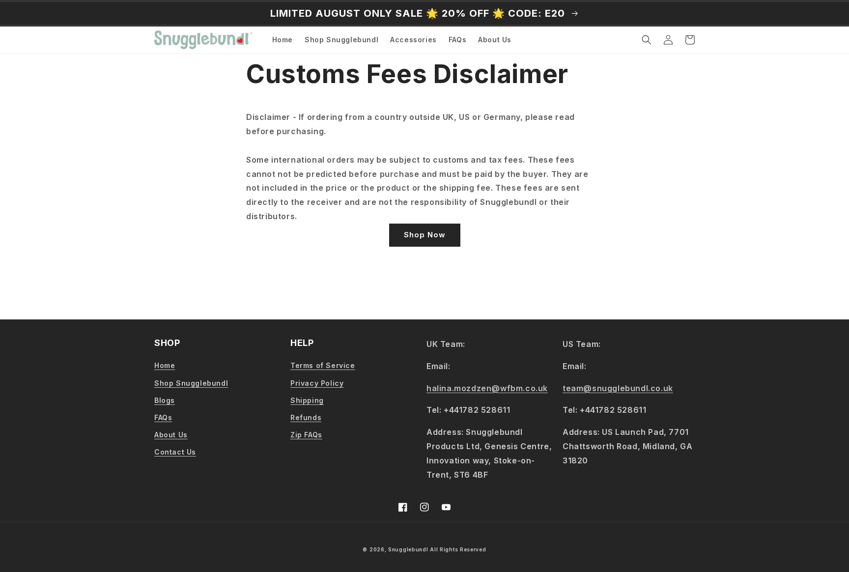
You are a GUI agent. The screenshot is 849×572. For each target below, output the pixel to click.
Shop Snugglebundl (191, 383)
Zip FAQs (306, 434)
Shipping (307, 400)
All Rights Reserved (458, 549)
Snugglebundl (409, 549)
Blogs (164, 400)
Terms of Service (322, 365)
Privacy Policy (316, 383)
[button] (646, 40)
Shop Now (425, 234)
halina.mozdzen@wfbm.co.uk (487, 388)
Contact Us (175, 452)
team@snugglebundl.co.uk (618, 388)
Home (164, 365)
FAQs (163, 417)
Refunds (305, 417)
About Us (171, 434)
